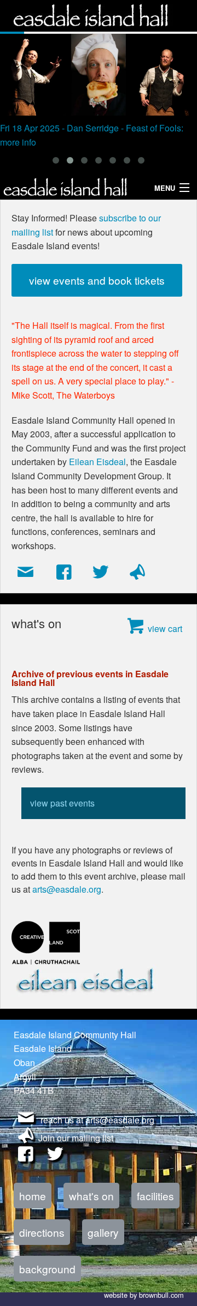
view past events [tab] (62, 803)
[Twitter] (100, 572)
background (47, 1268)
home (32, 1195)
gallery (103, 1232)
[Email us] (26, 572)
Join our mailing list (75, 1138)
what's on (91, 1195)
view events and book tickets (97, 280)
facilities (155, 1195)
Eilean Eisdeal (97, 461)
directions (42, 1232)
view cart (165, 628)
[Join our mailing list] (137, 572)
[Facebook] (64, 572)
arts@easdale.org (66, 889)
